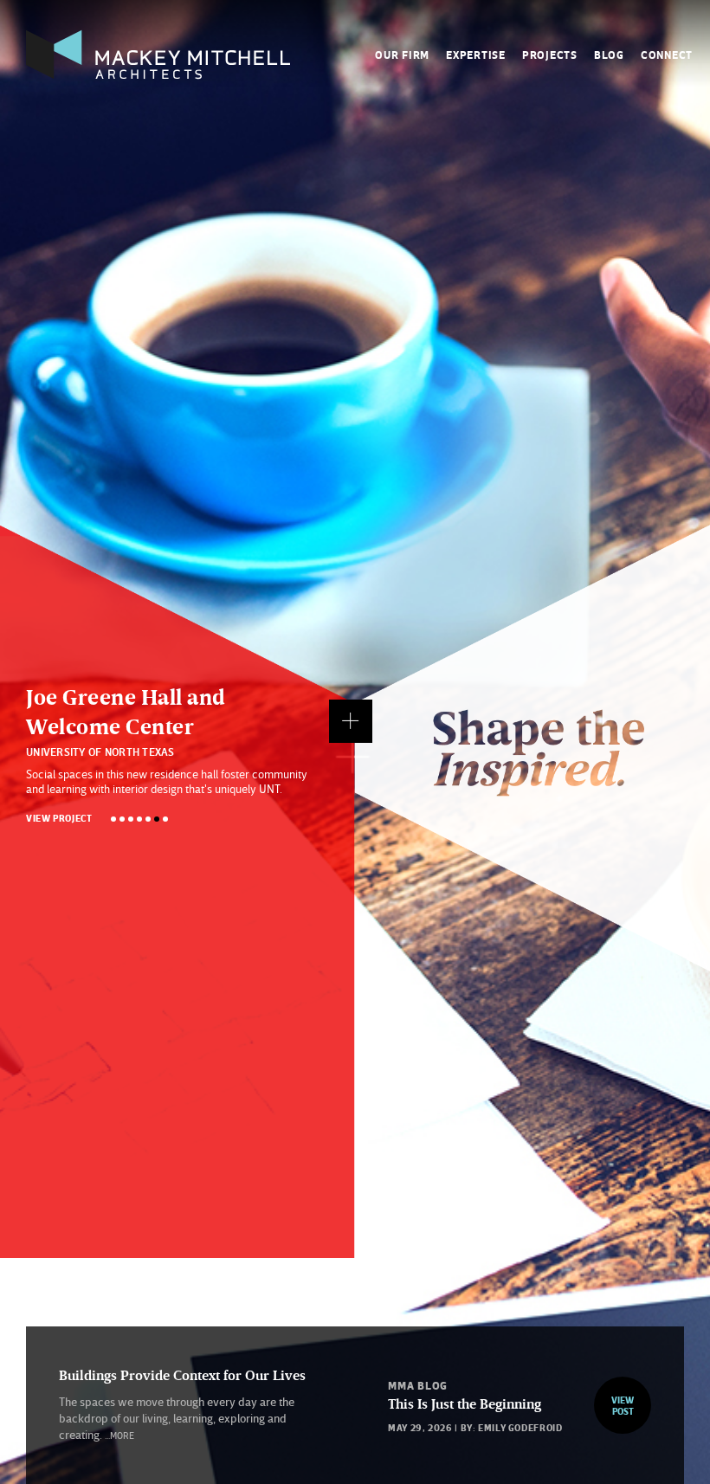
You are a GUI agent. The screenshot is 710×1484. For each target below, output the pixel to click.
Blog (609, 54)
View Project (59, 817)
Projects (550, 54)
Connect (667, 54)
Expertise (476, 54)
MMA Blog (418, 1385)
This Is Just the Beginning (464, 1403)
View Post (622, 1405)
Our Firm (402, 54)
